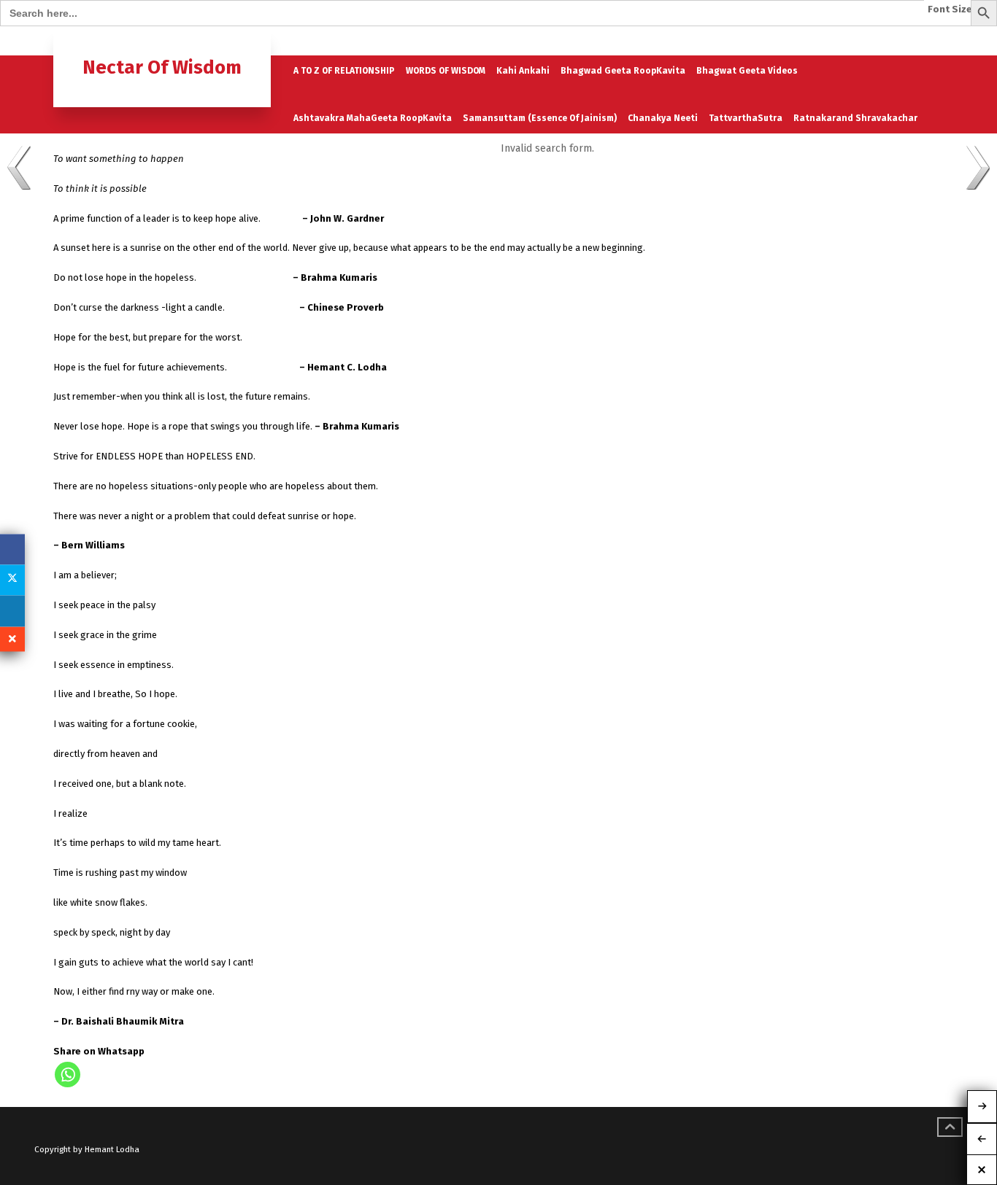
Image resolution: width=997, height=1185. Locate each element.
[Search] (931, 41)
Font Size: (951, 9)
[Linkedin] (12, 611)
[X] (12, 579)
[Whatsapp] (67, 1074)
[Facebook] (12, 549)
